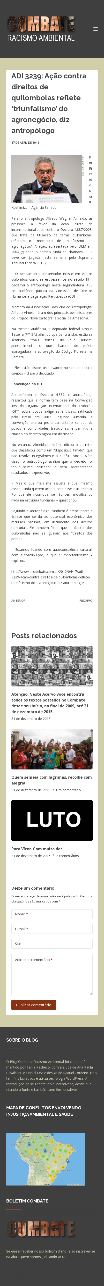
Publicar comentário (33, 1004)
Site (18, 943)
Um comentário (68, 790)
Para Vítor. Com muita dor (36, 849)
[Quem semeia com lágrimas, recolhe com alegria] (52, 749)
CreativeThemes (20, 1280)
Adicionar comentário (34, 959)
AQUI (62, 1256)
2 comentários (67, 855)
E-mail (21, 928)
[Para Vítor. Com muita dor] (52, 820)
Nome (21, 913)
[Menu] (95, 29)
